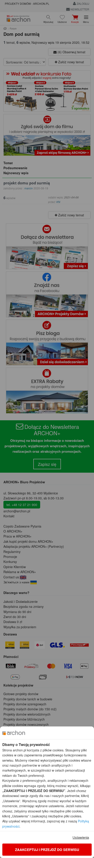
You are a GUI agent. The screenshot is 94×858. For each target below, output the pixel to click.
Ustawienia (81, 837)
